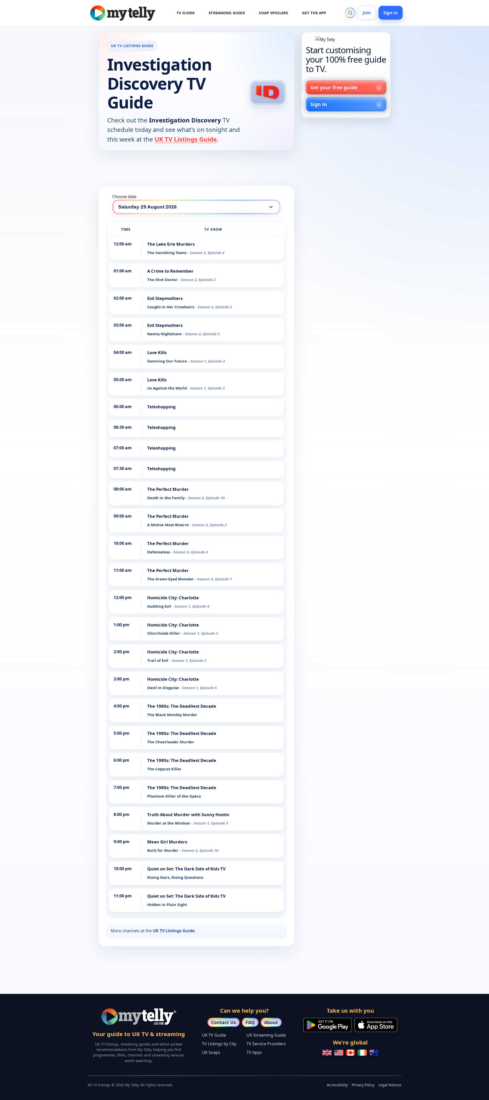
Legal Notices (389, 1084)
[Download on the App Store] (376, 1025)
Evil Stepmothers (165, 298)
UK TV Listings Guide (186, 139)
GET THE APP (314, 12)
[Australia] (373, 1053)
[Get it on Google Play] (327, 1025)
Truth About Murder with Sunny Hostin (188, 814)
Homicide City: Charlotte (173, 598)
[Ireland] (362, 1053)
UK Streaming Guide (266, 1035)
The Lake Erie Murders (171, 244)
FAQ (250, 1022)
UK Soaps (211, 1052)
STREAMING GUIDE (227, 12)
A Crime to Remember (170, 271)
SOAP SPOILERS (273, 12)
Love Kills (157, 352)
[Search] (350, 13)
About (271, 1022)
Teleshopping (161, 407)
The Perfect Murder (168, 489)
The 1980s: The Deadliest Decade (181, 706)
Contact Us (223, 1022)
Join (367, 13)
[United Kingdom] (327, 1053)
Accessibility (337, 1084)
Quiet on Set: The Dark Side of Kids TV (186, 869)
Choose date (124, 196)
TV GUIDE (185, 12)
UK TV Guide (214, 1035)
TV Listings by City (219, 1044)
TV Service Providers (266, 1044)
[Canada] (350, 1053)
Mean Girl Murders (167, 842)
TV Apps (254, 1052)
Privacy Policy (363, 1084)
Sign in (390, 13)
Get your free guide (333, 87)
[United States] (338, 1053)
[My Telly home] (346, 39)
